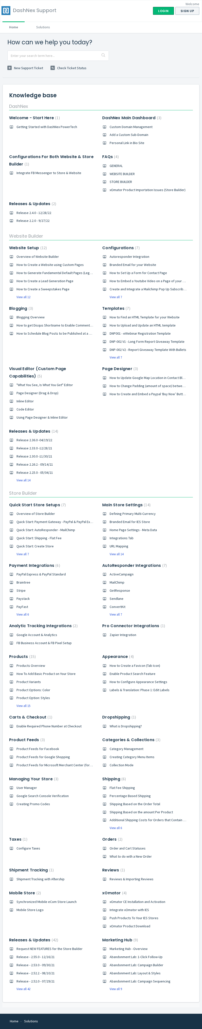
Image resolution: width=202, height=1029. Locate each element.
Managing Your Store (33, 779)
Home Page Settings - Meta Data (133, 530)
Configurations (120, 248)
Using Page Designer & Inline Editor (42, 417)
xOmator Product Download (130, 926)
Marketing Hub (119, 940)
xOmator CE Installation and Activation (137, 901)
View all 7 (116, 297)
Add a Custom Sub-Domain (129, 134)
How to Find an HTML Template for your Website (145, 317)
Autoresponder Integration (129, 256)
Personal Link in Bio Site (127, 143)
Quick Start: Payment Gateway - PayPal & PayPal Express (58, 522)
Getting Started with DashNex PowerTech (47, 127)
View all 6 (23, 614)
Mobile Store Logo (30, 910)
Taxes (17, 839)
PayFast (22, 606)
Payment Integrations (34, 565)
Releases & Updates (32, 204)
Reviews (113, 870)
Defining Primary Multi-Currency (133, 513)
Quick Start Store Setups (37, 505)
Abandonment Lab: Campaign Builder (136, 965)
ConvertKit (117, 606)
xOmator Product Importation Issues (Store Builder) (147, 190)
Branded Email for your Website (133, 264)
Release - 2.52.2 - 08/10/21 (36, 973)
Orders (111, 839)
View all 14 (23, 480)
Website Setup (27, 248)
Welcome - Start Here (34, 118)
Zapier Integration (123, 635)
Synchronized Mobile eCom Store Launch (47, 901)
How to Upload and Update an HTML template (143, 325)
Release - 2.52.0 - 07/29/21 (36, 981)
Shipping (113, 779)
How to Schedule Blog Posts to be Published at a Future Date (61, 333)
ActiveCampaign (122, 574)
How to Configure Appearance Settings (138, 682)
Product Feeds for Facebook (38, 749)
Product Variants (29, 682)
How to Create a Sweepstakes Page (43, 289)
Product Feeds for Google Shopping (43, 757)
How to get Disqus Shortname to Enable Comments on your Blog (64, 325)
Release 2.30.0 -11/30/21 (34, 456)
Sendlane (116, 598)
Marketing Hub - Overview (129, 949)
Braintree (23, 582)
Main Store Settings (125, 505)
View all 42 (23, 989)
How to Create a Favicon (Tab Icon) (135, 665)
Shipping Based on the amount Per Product (141, 812)
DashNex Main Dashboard (131, 118)
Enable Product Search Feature (132, 673)
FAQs (109, 157)
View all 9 (116, 989)
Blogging (20, 308)
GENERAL (116, 165)
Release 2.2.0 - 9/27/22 (33, 220)
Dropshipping (118, 717)
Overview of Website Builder (38, 256)
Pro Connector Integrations (133, 626)
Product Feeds (26, 740)
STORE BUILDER (121, 182)
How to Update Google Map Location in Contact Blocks (149, 378)
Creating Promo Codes (33, 804)
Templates (115, 308)
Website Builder (26, 236)
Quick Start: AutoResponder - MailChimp (46, 530)
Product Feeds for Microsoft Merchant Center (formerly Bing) (61, 765)
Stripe (21, 590)
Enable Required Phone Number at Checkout (49, 726)
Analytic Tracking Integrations (42, 626)
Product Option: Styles (33, 698)
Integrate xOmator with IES (129, 910)
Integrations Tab (122, 538)
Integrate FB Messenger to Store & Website (49, 173)
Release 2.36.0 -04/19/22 (34, 440)
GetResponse (120, 590)
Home (13, 27)
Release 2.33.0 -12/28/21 (34, 448)
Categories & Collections (130, 740)
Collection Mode (122, 765)
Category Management (126, 749)
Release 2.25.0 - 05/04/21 (35, 472)
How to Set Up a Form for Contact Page (138, 273)
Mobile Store (24, 893)
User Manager (27, 787)
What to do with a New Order (131, 856)
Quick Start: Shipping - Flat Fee (39, 538)
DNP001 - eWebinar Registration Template (140, 333)
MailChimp (117, 582)
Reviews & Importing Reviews (131, 879)
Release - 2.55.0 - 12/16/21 (36, 957)
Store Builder (23, 493)
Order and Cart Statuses (128, 848)
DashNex (18, 106)
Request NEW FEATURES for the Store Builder (50, 949)
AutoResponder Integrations (134, 565)
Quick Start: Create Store (35, 546)
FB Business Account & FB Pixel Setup (44, 643)
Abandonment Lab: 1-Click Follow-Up (136, 957)
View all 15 (23, 706)
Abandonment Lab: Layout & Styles (135, 973)
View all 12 (23, 297)
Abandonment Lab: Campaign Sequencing (140, 981)
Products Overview (31, 665)
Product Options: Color (33, 690)
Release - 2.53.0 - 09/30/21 (36, 965)
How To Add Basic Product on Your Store (46, 673)
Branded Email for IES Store (130, 522)
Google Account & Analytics (37, 635)
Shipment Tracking (30, 870)
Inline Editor (25, 401)
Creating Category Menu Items (132, 757)
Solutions (43, 27)
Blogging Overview (31, 317)
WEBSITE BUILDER (122, 174)
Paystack (23, 598)
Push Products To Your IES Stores (134, 918)
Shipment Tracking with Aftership (41, 879)
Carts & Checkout (30, 717)
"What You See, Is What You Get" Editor (45, 385)
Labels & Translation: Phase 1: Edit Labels (139, 690)
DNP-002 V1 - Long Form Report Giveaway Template (147, 341)
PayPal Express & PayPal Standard (41, 574)
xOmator (113, 893)
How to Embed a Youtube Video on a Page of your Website (152, 281)
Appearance (117, 656)
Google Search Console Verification (43, 796)
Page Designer (119, 369)
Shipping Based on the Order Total (135, 804)
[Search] (104, 56)
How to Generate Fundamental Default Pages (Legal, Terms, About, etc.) (69, 273)
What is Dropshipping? (126, 726)
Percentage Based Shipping (130, 796)
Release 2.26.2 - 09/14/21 (35, 464)
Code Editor (25, 409)
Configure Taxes (28, 848)
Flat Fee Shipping (122, 787)
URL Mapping (119, 546)
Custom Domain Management (131, 127)
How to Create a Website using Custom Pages (50, 264)
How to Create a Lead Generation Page (45, 281)
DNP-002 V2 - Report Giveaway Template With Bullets (148, 349)
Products (21, 656)
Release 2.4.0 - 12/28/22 (34, 213)
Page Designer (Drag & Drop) (37, 393)
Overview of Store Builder (36, 513)
